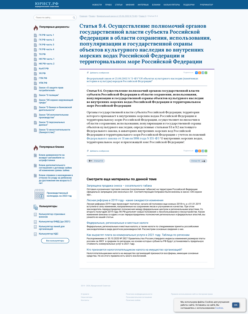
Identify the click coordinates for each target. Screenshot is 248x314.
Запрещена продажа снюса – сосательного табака (119, 185)
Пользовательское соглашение (139, 297)
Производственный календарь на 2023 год (59, 194)
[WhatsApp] (206, 72)
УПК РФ (43, 83)
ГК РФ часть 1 (46, 35)
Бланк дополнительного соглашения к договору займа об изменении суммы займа (55, 168)
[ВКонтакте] (196, 72)
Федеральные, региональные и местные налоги (117, 222)
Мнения (130, 5)
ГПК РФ (43, 78)
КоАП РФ (44, 68)
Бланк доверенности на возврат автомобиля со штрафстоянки (52, 158)
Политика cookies (133, 300)
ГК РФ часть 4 (46, 49)
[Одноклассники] (199, 72)
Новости (97, 5)
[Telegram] (203, 72)
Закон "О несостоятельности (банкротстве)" (54, 131)
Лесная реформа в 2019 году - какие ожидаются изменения (125, 200)
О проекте (85, 294)
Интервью (143, 5)
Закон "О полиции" (49, 95)
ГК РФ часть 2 (46, 39)
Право (108, 5)
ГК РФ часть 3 (46, 44)
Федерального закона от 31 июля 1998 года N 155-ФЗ (123, 138)
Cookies (219, 308)
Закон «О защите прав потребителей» (51, 89)
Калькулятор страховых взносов (52, 215)
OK (236, 305)
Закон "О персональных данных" (52, 123)
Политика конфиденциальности (139, 294)
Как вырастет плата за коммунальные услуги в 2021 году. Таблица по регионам (138, 235)
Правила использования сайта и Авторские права (192, 294)
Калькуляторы (172, 5)
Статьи (118, 5)
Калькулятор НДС (48, 233)
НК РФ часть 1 (46, 59)
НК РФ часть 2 (46, 63)
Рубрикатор (206, 5)
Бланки (156, 5)
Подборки (188, 5)
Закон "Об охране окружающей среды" (56, 101)
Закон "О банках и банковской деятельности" (55, 108)
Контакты (85, 300)
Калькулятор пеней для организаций (52, 227)
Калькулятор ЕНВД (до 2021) (54, 221)
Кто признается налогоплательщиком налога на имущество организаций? (134, 249)
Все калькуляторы (55, 241)
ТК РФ (42, 54)
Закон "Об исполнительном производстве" (53, 116)
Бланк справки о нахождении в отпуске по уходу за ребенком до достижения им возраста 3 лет (56, 179)
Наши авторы (86, 297)
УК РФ (42, 73)
